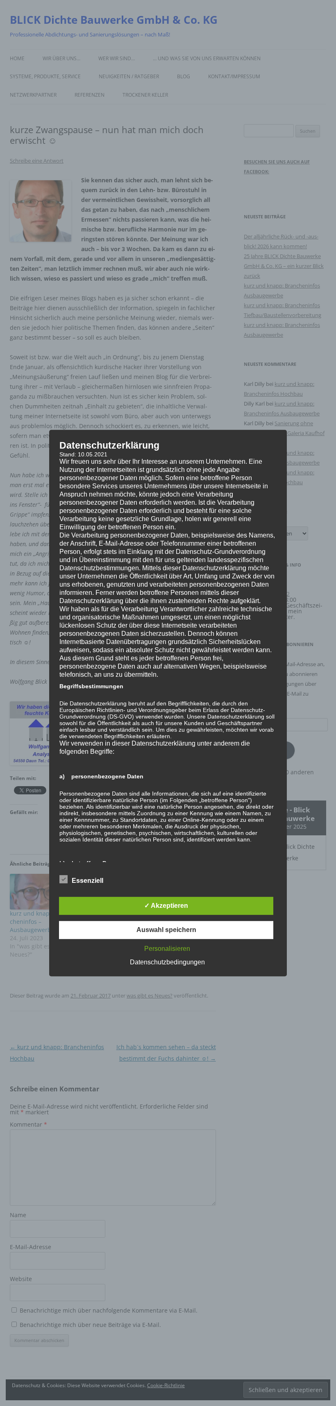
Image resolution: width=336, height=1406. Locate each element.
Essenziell (87, 880)
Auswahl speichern (166, 929)
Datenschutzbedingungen (167, 962)
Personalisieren (167, 948)
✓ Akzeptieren (166, 905)
